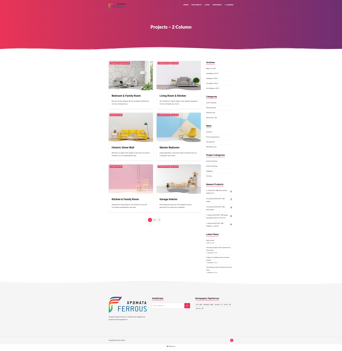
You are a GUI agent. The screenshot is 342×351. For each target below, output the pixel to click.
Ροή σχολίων (210, 142)
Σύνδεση (209, 132)
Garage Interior (168, 199)
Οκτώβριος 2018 (212, 83)
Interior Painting (211, 161)
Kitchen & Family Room (125, 199)
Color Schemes (211, 103)
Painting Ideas (211, 107)
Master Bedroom (169, 147)
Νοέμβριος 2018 (211, 78)
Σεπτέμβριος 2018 (212, 88)
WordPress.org (211, 147)
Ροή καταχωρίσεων (213, 137)
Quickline (218, 304)
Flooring (209, 176)
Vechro (227, 304)
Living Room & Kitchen (173, 95)
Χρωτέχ (199, 308)
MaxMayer (208, 304)
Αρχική (185, 5)
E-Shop (207, 5)
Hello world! (210, 240)
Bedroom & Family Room (126, 95)
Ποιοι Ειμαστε (196, 5)
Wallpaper (209, 171)
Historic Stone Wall (123, 147)
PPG (199, 304)
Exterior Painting (211, 166)
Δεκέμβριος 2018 (212, 73)
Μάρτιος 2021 (211, 68)
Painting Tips (210, 112)
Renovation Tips (211, 117)
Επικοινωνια (217, 5)
